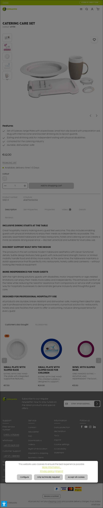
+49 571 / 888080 (12, 456)
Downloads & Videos (35, 442)
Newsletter (33, 432)
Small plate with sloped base (14, 368)
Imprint (57, 440)
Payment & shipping (38, 453)
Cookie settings (61, 444)
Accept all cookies (76, 477)
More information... (51, 467)
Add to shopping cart (51, 186)
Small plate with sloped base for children (49, 370)
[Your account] (92, 9)
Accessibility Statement (60, 451)
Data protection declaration (62, 429)
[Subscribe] (97, 404)
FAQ (30, 436)
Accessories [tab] (41, 325)
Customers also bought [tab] (16, 325)
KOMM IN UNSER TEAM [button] (89, 2)
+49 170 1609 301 (11, 445)
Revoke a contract (51, 496)
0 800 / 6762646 (11, 435)
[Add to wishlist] (94, 40)
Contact (6, 2)
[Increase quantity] (25, 186)
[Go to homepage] (10, 9)
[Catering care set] (57, 77)
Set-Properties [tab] (31, 210)
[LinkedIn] (94, 428)
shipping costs (54, 501)
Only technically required (48, 477)
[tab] (11, 209)
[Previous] (90, 115)
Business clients (36, 458)
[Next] (96, 115)
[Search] (86, 9)
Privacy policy (47, 471)
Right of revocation (37, 449)
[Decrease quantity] (5, 186)
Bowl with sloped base (83, 368)
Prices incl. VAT (9, 163)
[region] (51, 77)
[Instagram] (90, 428)
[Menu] (81, 9)
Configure (24, 477)
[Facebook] (82, 428)
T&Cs (56, 436)
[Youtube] (86, 428)
